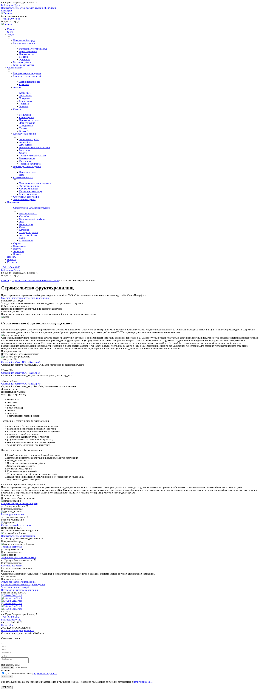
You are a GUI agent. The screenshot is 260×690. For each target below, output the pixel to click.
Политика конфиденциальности (17, 630)
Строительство (15, 67)
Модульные (25, 114)
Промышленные (27, 172)
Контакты (12, 262)
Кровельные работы (23, 65)
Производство (26, 54)
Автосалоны (25, 145)
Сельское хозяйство (23, 177)
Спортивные (25, 101)
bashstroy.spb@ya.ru (11, 5)
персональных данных (45, 673)
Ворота (17, 248)
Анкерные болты (28, 235)
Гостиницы (25, 161)
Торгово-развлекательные (32, 155)
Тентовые (24, 103)
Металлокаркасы (28, 213)
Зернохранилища (28, 194)
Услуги (10, 34)
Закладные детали (28, 232)
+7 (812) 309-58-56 (10, 18)
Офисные (24, 84)
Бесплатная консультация (36, 298)
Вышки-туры (26, 224)
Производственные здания (27, 166)
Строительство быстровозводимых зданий (23, 584)
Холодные (24, 98)
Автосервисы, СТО (29, 139)
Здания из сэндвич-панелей (27, 76)
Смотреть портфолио (12, 298)
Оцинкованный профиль (32, 219)
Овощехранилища (28, 188)
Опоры (22, 227)
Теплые (23, 128)
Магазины (24, 150)
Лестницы (18, 251)
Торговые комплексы (30, 163)
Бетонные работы (22, 62)
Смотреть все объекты (12, 565)
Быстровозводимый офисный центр (19, 503)
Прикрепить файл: (10, 664)
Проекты (11, 257)
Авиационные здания (24, 199)
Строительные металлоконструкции (31, 208)
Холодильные (26, 125)
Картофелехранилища (30, 191)
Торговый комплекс (11, 546)
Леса (21, 221)
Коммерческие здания (24, 133)
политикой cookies (142, 682)
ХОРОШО (6, 687)
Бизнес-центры (27, 158)
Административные (29, 81)
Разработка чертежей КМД (33, 48)
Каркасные (25, 93)
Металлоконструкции (24, 43)
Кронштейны (26, 240)
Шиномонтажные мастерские (34, 147)
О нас (10, 32)
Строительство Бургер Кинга (16, 525)
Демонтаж (24, 59)
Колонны (24, 229)
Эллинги (23, 106)
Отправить (7, 676)
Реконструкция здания (12, 514)
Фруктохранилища (29, 186)
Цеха (21, 175)
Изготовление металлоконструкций (19, 590)
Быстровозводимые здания (27, 73)
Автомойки (25, 142)
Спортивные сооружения (26, 196)
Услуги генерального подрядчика (18, 582)
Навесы (17, 254)
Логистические (27, 123)
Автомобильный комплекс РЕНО (18, 557)
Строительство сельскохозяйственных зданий (35, 280)
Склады (17, 109)
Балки (22, 238)
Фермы (17, 243)
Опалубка (24, 216)
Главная (11, 29)
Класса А (24, 131)
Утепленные (25, 95)
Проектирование (28, 51)
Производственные (29, 120)
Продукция (13, 202)
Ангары (17, 87)
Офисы (23, 153)
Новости (11, 259)
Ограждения (19, 246)
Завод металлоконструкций (15, 587)
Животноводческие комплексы (35, 183)
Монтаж (23, 57)
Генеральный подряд (24, 40)
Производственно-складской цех (18, 536)
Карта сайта (7, 625)
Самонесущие (26, 117)
